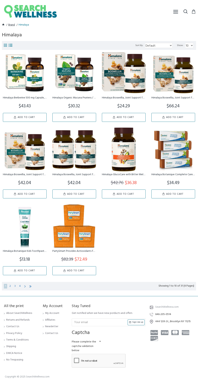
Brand (11, 25)
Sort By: (139, 45)
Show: (180, 45)
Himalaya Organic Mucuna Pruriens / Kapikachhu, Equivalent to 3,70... (74, 98)
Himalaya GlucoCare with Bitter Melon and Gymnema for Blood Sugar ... (124, 174)
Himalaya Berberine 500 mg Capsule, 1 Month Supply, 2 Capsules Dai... (25, 98)
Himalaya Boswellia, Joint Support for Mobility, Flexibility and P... (74, 174)
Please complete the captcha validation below (84, 346)
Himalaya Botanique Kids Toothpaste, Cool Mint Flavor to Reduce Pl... (25, 251)
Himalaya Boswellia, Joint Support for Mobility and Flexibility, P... (124, 98)
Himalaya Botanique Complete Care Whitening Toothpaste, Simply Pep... (173, 174)
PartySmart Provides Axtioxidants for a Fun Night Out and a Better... (74, 251)
